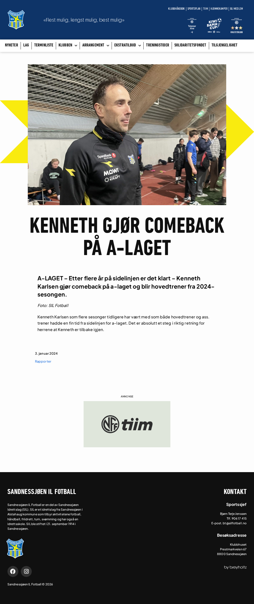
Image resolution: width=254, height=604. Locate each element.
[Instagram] (26, 571)
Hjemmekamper (219, 9)
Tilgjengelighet (225, 45)
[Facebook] (12, 571)
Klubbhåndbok (176, 9)
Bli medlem (236, 9)
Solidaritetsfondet (190, 45)
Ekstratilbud (125, 45)
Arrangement (93, 45)
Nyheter (11, 45)
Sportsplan (194, 9)
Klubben (65, 45)
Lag (26, 45)
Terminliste (43, 45)
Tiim (205, 9)
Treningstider (157, 45)
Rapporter (43, 361)
